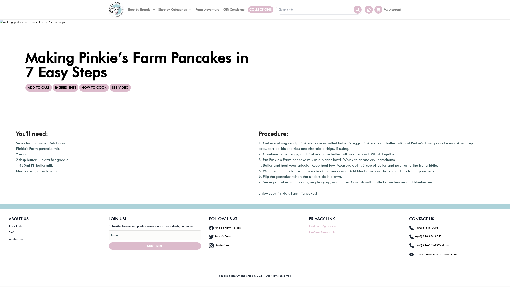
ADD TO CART (38, 87)
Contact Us (16, 238)
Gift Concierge (234, 9)
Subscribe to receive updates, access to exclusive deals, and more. (151, 226)
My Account (392, 9)
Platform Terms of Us (322, 232)
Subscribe (155, 246)
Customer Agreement (322, 226)
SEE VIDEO (120, 87)
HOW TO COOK (94, 87)
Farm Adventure (207, 9)
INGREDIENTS (65, 87)
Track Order (16, 226)
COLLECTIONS (260, 9)
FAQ (11, 232)
